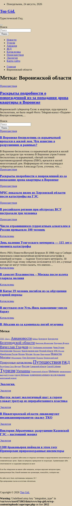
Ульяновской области (39, 371)
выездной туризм (7, 375)
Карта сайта (13, 60)
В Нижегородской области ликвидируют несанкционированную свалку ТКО (29, 415)
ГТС (30, 348)
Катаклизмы (14, 51)
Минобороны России (9, 354)
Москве (29, 354)
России (25, 366)
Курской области (46, 351)
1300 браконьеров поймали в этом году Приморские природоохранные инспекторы (32, 449)
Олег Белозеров (29, 358)
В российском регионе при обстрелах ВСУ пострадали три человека (31, 211)
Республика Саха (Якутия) (10, 366)
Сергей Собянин (54, 366)
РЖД (66, 362)
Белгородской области (17, 342)
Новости (12, 39)
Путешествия (47, 362)
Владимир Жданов (61, 343)
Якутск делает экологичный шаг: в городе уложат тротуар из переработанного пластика (33, 399)
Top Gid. (7, 11)
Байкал (35, 339)
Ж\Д (9, 48)
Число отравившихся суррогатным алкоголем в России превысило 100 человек (35, 227)
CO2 (2, 339)
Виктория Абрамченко (44, 343)
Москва (21, 354)
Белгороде (43, 339)
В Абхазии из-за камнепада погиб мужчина (31, 324)
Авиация (12, 45)
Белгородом (53, 339)
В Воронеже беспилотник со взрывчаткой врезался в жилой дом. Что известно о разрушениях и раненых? (30, 141)
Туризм (11, 42)
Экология (12, 57)
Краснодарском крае (30, 351)
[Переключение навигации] (1, 24)
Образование (16, 358)
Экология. (7, 384)
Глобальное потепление (42, 347)
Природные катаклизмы (16, 362)
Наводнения (45, 354)
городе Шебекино (21, 375)
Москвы (36, 354)
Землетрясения (6, 351)
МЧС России (59, 351)
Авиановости (21, 338)
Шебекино (54, 371)
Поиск (3, 27)
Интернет (17, 351)
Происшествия (15, 54)
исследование (57, 374)
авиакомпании (65, 371)
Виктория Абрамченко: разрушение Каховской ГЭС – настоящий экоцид (34, 432)
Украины (23, 371)
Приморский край (51, 358)
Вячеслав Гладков (14, 347)
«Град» (7, 339)
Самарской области (38, 366)
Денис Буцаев (58, 347)
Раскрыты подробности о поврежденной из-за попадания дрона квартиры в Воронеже (34, 97)
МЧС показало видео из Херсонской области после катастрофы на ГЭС (32, 194)
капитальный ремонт (8, 378)
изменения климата (40, 374)
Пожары (39, 358)
